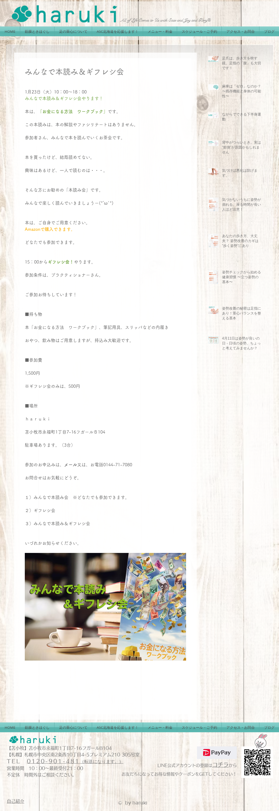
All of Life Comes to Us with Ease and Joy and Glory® (165, 20)
